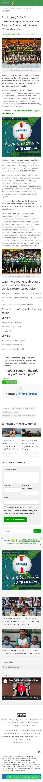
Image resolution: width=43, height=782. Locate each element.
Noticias (6, 11)
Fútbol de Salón (23, 8)
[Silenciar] (35, 698)
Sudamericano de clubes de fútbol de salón (19, 416)
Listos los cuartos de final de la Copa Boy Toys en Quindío (30, 445)
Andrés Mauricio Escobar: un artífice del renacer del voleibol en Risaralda (21, 652)
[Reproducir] (4, 698)
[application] (21, 688)
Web (6, 497)
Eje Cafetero (8, 8)
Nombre (8, 485)
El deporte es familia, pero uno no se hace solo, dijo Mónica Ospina (10, 445)
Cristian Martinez (12, 34)
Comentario (10, 469)
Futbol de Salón (29, 408)
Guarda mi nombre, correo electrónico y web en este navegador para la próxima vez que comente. (20, 510)
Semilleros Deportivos (10, 412)
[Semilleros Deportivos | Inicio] (10, 3)
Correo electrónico (28, 487)
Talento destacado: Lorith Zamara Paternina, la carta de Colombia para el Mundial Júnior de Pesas (21, 621)
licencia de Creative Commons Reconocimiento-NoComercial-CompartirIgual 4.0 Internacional (21, 722)
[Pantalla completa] (38, 698)
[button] (40, 752)
